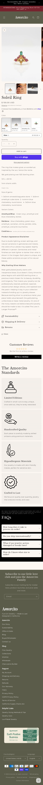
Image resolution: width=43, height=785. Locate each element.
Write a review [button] (21, 357)
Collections (6, 654)
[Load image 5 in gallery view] (33, 89)
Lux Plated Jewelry (9, 719)
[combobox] (21, 135)
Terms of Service (8, 700)
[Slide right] (40, 89)
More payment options (21, 162)
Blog (4, 635)
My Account (6, 672)
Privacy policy (10, 777)
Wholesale (6, 660)
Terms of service (22, 777)
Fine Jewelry (7, 650)
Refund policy (34, 774)
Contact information (22, 780)
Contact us (6, 642)
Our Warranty (7, 686)
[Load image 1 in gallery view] (10, 89)
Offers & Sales (7, 631)
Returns (5, 679)
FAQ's (4, 690)
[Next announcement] (39, 3)
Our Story (6, 624)
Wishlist (5, 657)
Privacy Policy (7, 693)
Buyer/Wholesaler (9, 638)
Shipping (4, 105)
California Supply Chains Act (13, 704)
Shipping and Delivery (11, 676)
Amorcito (12, 774)
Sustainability (7, 628)
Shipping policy (34, 777)
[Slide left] (2, 89)
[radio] (6, 125)
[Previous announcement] (4, 3)
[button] (4, 17)
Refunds (5, 683)
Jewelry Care (7, 716)
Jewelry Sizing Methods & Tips (14, 712)
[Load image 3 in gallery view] (21, 89)
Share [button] (6, 334)
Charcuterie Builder (10, 664)
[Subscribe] (36, 596)
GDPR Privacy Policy (10, 697)
